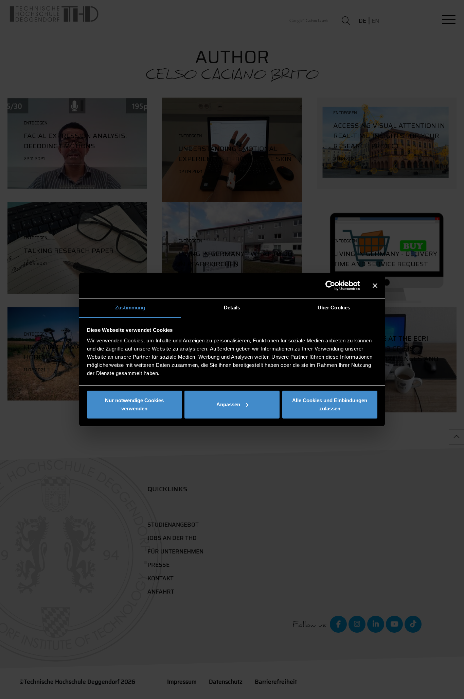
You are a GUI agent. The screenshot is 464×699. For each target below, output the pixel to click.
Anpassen (228, 404)
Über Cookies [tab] (334, 307)
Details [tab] (232, 307)
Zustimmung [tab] (130, 307)
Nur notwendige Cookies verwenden (134, 404)
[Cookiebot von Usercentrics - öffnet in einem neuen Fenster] (330, 285)
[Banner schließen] (375, 285)
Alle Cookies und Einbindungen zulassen (329, 404)
